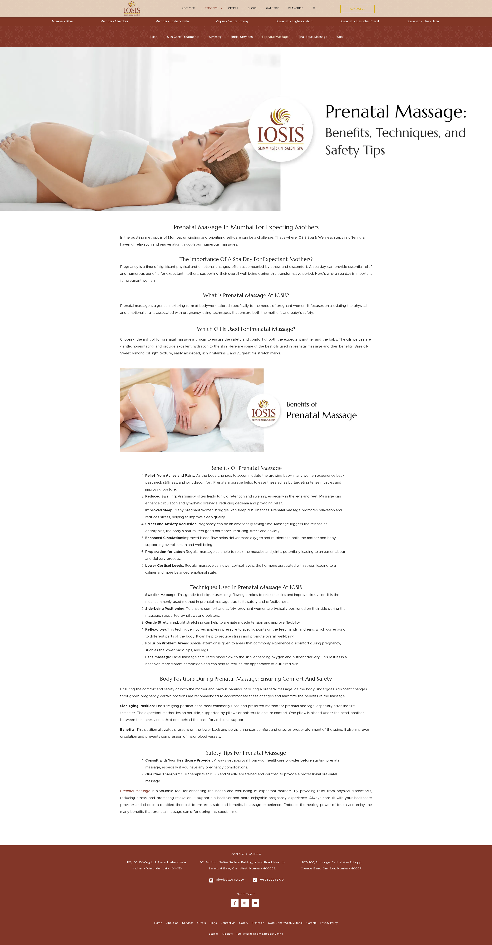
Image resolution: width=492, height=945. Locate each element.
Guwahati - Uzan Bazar (423, 21)
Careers (311, 923)
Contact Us (228, 923)
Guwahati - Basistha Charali (359, 21)
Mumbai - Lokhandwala (172, 21)
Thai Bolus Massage (312, 36)
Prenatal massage (135, 791)
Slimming (215, 36)
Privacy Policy (329, 923)
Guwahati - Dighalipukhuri (294, 21)
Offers (233, 8)
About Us (188, 8)
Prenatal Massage (275, 36)
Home (158, 923)
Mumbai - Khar (62, 21)
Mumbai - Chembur (114, 21)
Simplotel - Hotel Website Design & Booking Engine (252, 934)
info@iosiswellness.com (231, 879)
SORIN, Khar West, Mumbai (285, 923)
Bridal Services (242, 36)
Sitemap (214, 934)
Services (211, 8)
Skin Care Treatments (183, 36)
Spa (340, 36)
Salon (153, 36)
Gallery (272, 8)
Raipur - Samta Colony (232, 21)
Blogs (252, 8)
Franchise (295, 8)
